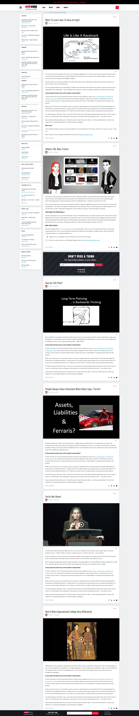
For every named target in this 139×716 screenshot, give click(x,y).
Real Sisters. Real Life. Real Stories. (28, 260)
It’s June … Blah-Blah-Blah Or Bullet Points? (30, 57)
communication (24, 59)
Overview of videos (49, 247)
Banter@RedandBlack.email (92, 240)
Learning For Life (26, 185)
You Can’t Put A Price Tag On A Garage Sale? (30, 212)
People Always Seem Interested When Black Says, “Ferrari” (73, 389)
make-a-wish (23, 236)
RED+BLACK (50, 23)
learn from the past (25, 22)
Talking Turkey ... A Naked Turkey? (28, 217)
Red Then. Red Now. (25, 265)
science (22, 41)
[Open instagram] (84, 272)
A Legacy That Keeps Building (27, 235)
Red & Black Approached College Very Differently (68, 611)
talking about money (25, 174)
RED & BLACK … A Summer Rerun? (28, 25)
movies (22, 32)
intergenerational (24, 225)
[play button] (81, 48)
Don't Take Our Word (27, 164)
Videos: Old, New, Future (56, 149)
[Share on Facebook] (109, 138)
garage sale (23, 214)
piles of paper (24, 78)
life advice (23, 149)
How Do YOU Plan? (53, 283)
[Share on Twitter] (111, 138)
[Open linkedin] (82, 272)
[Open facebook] (78, 272)
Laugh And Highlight (25, 147)
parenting (23, 66)
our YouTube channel (67, 229)
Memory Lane (25, 208)
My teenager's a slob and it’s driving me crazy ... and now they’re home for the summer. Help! (29, 63)
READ (44, 7)
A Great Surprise (24, 156)
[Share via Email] (116, 138)
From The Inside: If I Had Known (28, 239)
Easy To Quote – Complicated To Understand (30, 35)
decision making (24, 153)
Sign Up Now (98, 264)
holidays (23, 54)
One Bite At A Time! (25, 177)
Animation (24, 72)
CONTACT (66, 7)
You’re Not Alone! (53, 496)
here (46, 131)
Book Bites (24, 143)
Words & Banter (25, 251)
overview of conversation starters (28, 192)
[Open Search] (117, 7)
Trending (23, 47)
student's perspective (49, 138)
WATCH (51, 7)
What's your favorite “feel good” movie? (29, 30)
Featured (24, 15)
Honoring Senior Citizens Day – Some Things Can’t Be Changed (29, 20)
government (23, 37)
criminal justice (24, 241)
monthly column (24, 27)
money (22, 170)
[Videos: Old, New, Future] (81, 175)
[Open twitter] (80, 272)
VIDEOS (90, 229)
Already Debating (24, 152)
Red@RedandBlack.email (85, 134)
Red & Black (23, 257)
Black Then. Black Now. (26, 255)
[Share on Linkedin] (114, 138)
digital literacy (24, 203)
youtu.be (116, 71)
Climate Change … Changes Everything (29, 39)
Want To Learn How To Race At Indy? (28, 244)
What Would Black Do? (25, 173)
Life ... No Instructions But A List (28, 195)
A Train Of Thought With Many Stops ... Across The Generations (29, 222)
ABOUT (58, 7)
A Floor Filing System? (25, 76)
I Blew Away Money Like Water (27, 168)
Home (45, 12)
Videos (48, 12)
